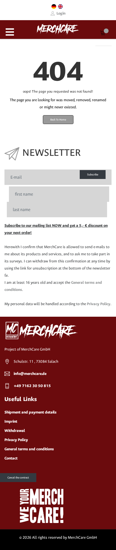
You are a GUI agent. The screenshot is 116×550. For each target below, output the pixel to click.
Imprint (10, 421)
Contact (11, 458)
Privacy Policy (98, 303)
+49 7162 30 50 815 (32, 385)
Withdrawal (14, 430)
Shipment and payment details (30, 412)
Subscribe (92, 174)
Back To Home (58, 119)
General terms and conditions (29, 448)
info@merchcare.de (30, 373)
